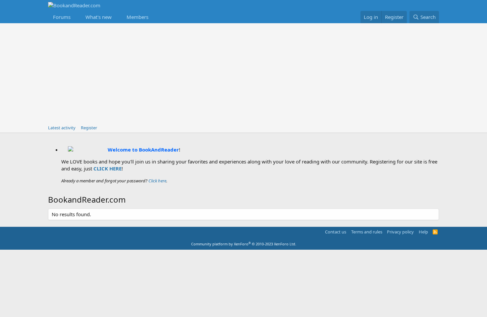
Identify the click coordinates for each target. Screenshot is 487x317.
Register (89, 128)
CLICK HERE (107, 168)
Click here (157, 181)
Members (137, 17)
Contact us (335, 232)
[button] (76, 17)
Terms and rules (366, 232)
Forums (62, 17)
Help (423, 232)
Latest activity (62, 128)
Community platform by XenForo (243, 243)
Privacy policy (400, 232)
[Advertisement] (243, 73)
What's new (98, 17)
